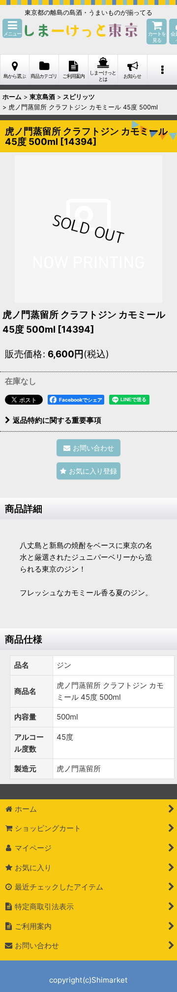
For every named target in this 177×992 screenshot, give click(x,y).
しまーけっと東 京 (81, 31)
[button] (12, 28)
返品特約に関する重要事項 (57, 420)
